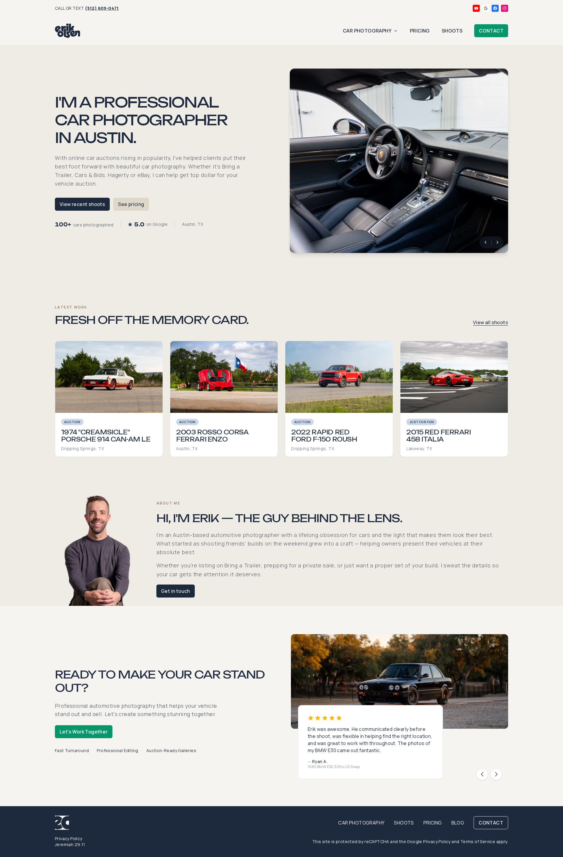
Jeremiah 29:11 (70, 844)
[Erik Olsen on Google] (485, 8)
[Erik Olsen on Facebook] (495, 8)
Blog (457, 822)
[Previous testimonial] (482, 774)
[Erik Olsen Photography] (67, 31)
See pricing (131, 204)
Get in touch (175, 591)
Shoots (452, 30)
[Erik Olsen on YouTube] (476, 8)
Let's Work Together (84, 731)
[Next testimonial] (496, 774)
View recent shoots (82, 204)
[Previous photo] (485, 242)
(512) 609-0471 (102, 8)
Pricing (420, 30)
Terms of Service (477, 841)
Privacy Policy (68, 838)
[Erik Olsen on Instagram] (504, 8)
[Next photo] (497, 242)
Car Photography (367, 30)
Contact (491, 30)
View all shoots (490, 322)
